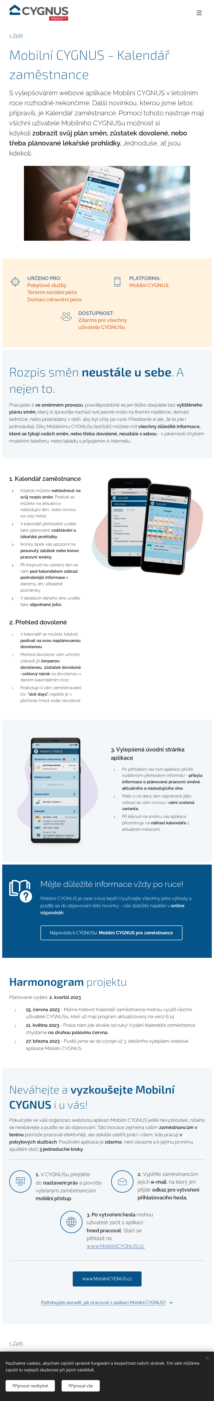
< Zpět (16, 35)
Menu (199, 12)
